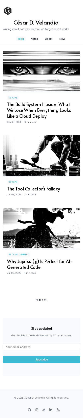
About (48, 38)
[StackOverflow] (44, 410)
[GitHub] (29, 410)
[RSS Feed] (58, 410)
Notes (34, 38)
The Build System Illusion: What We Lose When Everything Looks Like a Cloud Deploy (39, 110)
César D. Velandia (36, 22)
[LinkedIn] (50, 410)
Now (62, 38)
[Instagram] (36, 410)
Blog (21, 38)
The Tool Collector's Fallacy (33, 188)
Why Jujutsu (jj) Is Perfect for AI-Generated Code (40, 264)
